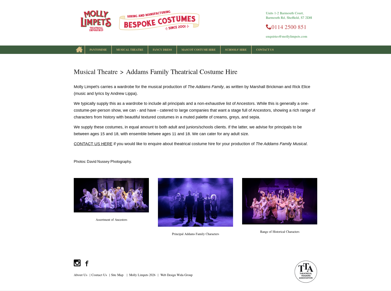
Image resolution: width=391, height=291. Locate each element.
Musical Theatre (129, 50)
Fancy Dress (162, 50)
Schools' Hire (236, 50)
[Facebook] (86, 263)
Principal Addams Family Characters (195, 234)
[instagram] (77, 263)
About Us (80, 274)
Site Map (117, 274)
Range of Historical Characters (279, 231)
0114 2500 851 (289, 27)
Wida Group (185, 275)
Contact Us (265, 50)
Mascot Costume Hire (198, 50)
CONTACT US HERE (93, 144)
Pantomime (98, 50)
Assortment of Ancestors (111, 219)
